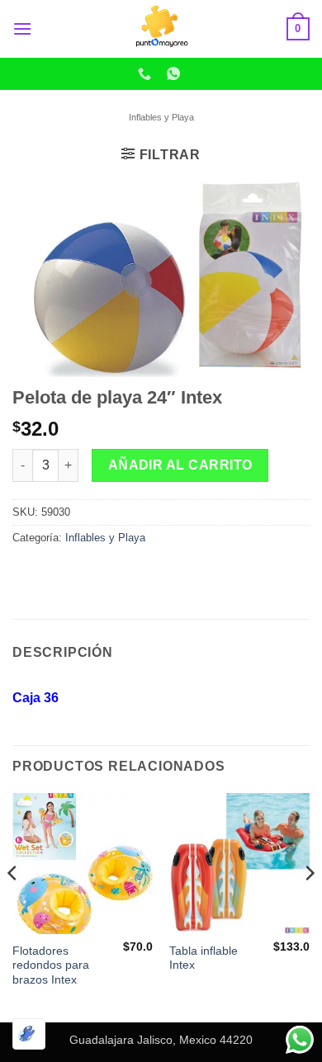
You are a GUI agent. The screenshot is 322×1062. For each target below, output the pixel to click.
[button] (22, 28)
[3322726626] (146, 74)
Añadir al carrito (180, 465)
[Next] (309, 906)
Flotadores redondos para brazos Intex (50, 965)
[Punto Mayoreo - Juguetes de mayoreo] (161, 29)
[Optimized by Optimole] (28, 1034)
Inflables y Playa (161, 117)
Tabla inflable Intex (203, 958)
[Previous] (13, 906)
